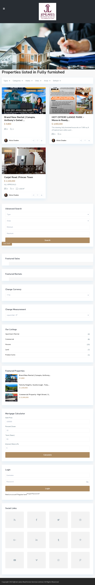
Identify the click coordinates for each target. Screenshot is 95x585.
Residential (23, 112)
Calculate (47, 455)
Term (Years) (9, 435)
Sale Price (8, 418)
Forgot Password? (33, 494)
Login (47, 488)
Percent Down (10, 426)
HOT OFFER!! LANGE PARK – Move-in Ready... (68, 119)
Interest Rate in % (12, 444)
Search (47, 240)
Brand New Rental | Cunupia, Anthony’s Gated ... (19, 119)
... (72, 130)
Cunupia (31, 112)
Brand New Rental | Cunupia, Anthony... (35, 375)
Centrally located (12, 112)
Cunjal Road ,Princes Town (18, 177)
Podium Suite (10, 355)
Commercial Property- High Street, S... (34, 394)
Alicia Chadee (14, 140)
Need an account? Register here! (16, 495)
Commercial (9, 339)
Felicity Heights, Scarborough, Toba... (34, 385)
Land (7, 350)
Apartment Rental (12, 334)
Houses (8, 344)
